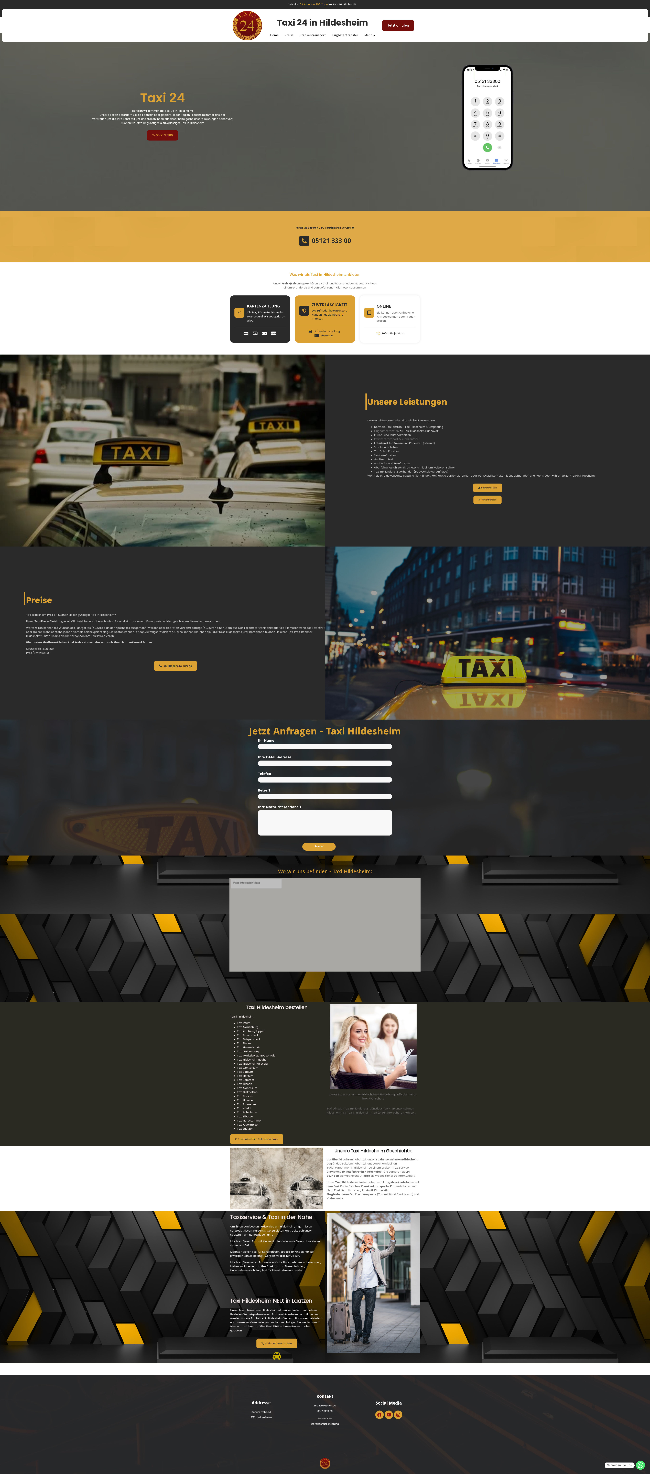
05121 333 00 (331, 241)
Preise (289, 35)
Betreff (264, 791)
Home (274, 35)
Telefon (264, 774)
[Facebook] (379, 1415)
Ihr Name (266, 741)
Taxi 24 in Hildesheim (322, 23)
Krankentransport (313, 35)
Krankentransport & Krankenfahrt (397, 439)
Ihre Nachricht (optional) (279, 807)
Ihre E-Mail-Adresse (274, 758)
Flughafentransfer (345, 35)
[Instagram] (398, 1415)
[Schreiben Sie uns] (640, 1465)
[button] (398, 25)
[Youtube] (389, 1415)
